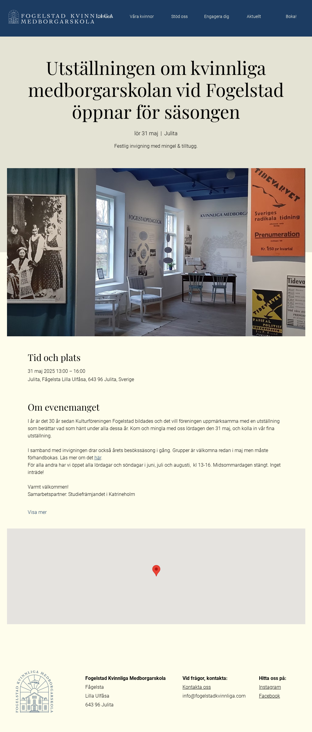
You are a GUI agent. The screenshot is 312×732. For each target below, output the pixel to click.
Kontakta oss (197, 687)
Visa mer (37, 512)
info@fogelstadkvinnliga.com (214, 696)
